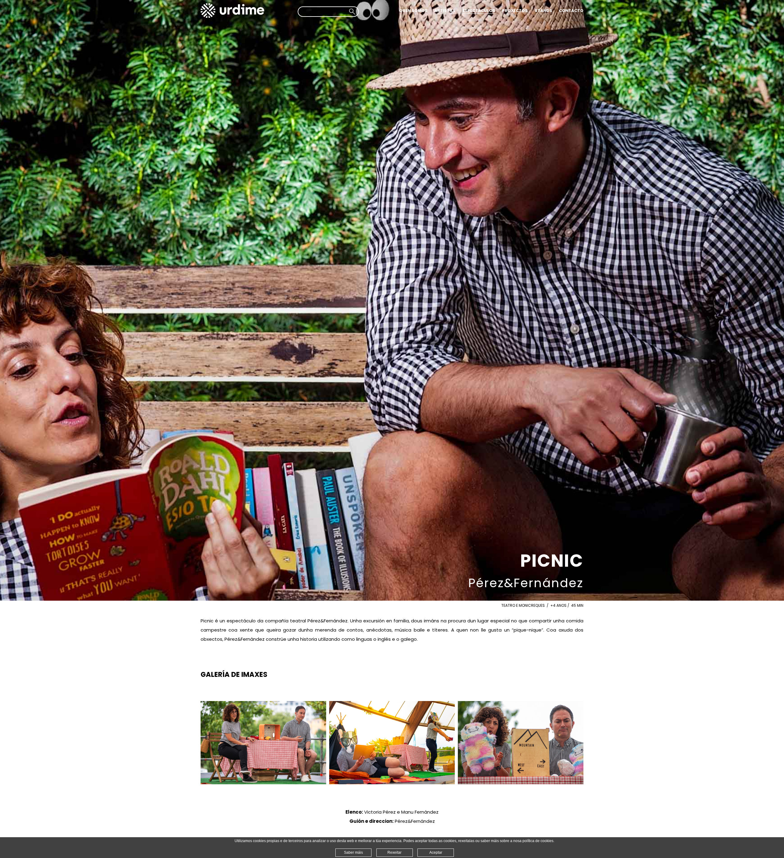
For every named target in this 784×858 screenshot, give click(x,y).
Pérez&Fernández (525, 582)
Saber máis (353, 852)
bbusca (352, 11)
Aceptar (435, 852)
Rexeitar (394, 852)
